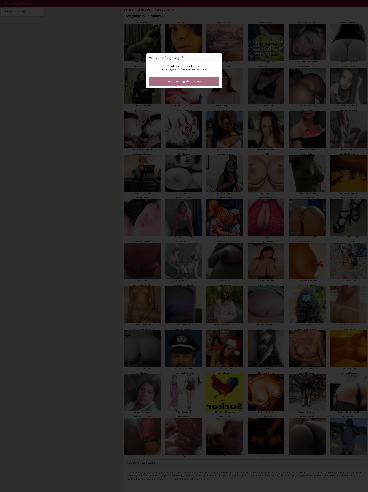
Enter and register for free (184, 81)
